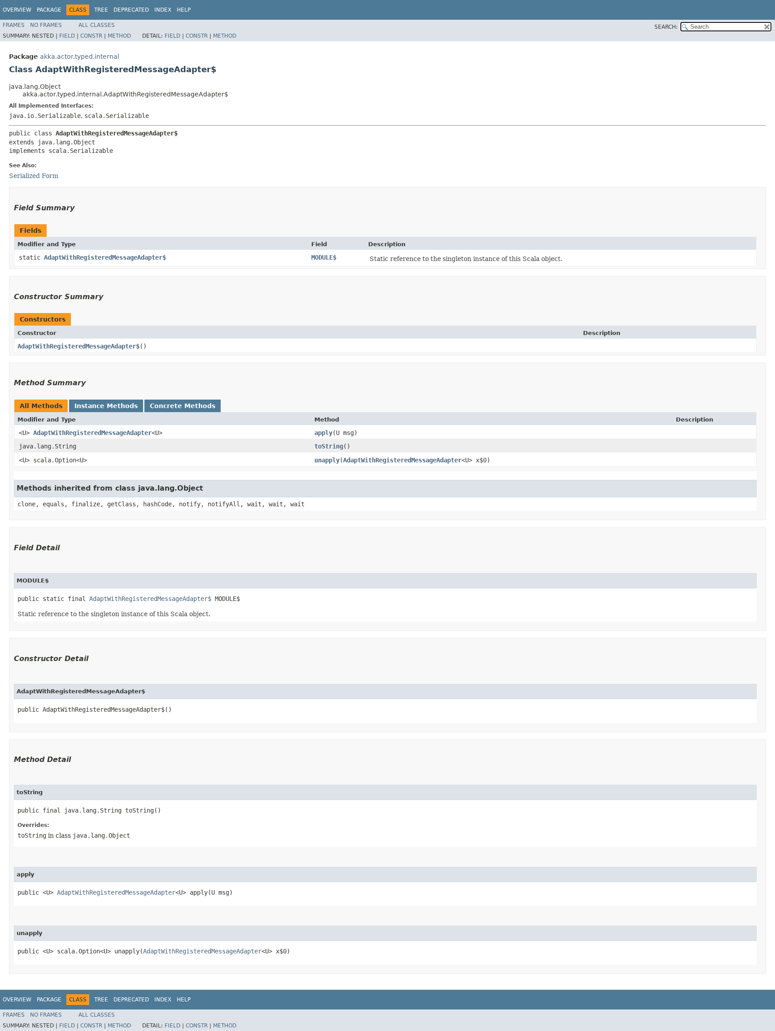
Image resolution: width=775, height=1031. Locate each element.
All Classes (96, 25)
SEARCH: (666, 27)
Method (119, 36)
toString (328, 446)
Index (162, 10)
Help (184, 10)
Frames (14, 25)
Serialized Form (33, 175)
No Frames (46, 25)
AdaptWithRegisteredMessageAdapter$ (105, 257)
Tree (101, 10)
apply (323, 432)
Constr (91, 36)
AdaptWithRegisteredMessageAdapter (92, 432)
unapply (327, 460)
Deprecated (131, 10)
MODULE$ (323, 257)
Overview (17, 10)
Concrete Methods (182, 405)
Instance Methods (106, 405)
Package (49, 10)
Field (67, 36)
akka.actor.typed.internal (79, 56)
